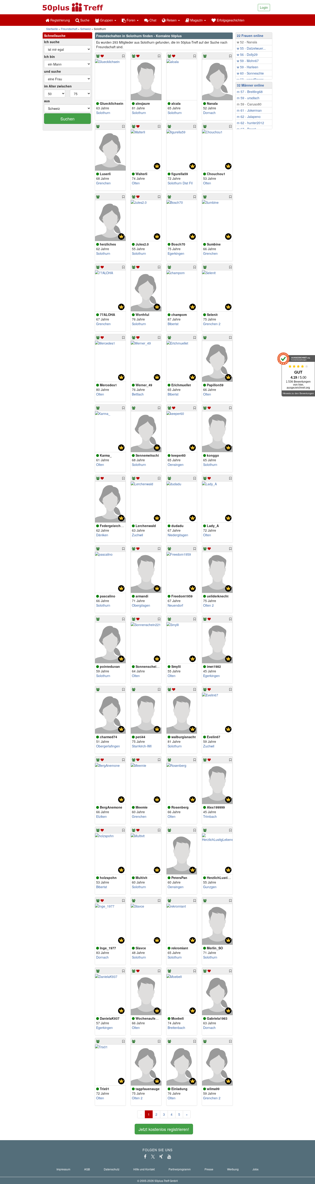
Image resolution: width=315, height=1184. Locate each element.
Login (264, 7)
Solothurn (103, 112)
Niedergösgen (178, 535)
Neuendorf (175, 605)
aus (47, 101)
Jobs (256, 1169)
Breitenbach (176, 1027)
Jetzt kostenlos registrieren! (164, 1129)
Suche (84, 20)
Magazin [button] (196, 20)
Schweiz (85, 29)
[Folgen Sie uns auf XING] (161, 1156)
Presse (209, 1169)
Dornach (209, 112)
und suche (52, 71)
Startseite (52, 29)
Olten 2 (208, 605)
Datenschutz (111, 1169)
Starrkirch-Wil (142, 746)
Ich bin (49, 56)
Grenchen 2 (211, 323)
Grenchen (103, 183)
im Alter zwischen (58, 86)
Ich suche (51, 41)
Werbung (233, 1169)
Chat (152, 20)
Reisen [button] (172, 20)
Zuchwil (137, 535)
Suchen (67, 119)
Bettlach (138, 394)
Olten (136, 183)
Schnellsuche (54, 35)
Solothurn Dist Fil (180, 183)
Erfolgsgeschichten (230, 20)
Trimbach (210, 816)
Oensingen (176, 464)
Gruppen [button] (106, 20)
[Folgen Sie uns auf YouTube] (169, 1156)
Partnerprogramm (180, 1169)
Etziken (101, 816)
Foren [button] (131, 20)
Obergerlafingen (108, 746)
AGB (87, 1169)
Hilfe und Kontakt (144, 1169)
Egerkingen (176, 253)
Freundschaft (69, 29)
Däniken (102, 535)
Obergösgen (141, 605)
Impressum (63, 1169)
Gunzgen (210, 886)
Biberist (173, 323)
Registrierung (59, 20)
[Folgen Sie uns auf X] (153, 1156)
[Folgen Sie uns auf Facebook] (145, 1156)
